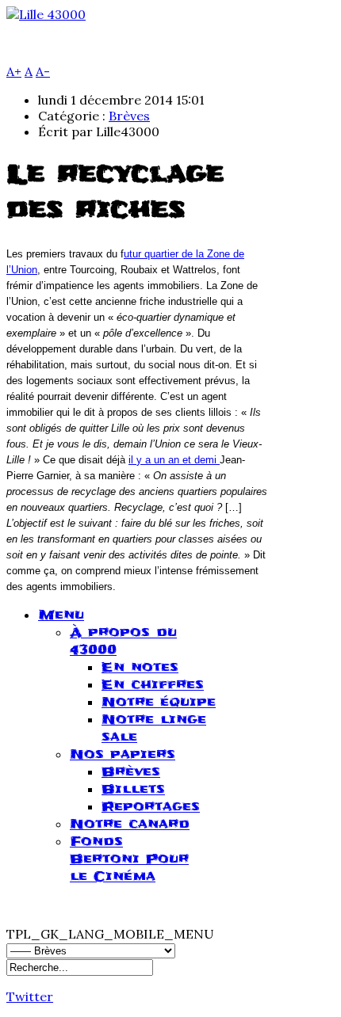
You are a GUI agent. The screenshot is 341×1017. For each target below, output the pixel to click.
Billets (133, 789)
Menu (61, 614)
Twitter (29, 996)
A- (43, 71)
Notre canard (130, 823)
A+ (13, 71)
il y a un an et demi (174, 460)
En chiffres (153, 684)
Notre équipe (159, 701)
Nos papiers (122, 754)
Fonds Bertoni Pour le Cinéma (129, 858)
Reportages (151, 806)
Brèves (129, 116)
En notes (140, 667)
